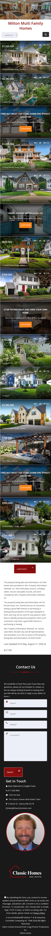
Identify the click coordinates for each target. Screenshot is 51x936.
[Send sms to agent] (9, 5)
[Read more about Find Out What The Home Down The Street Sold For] (25, 122)
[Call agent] (3, 5)
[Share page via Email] (21, 5)
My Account (36, 5)
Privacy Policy (39, 913)
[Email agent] (15, 5)
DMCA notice (25, 933)
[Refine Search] (45, 34)
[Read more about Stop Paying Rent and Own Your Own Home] (25, 318)
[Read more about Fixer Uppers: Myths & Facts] (25, 220)
